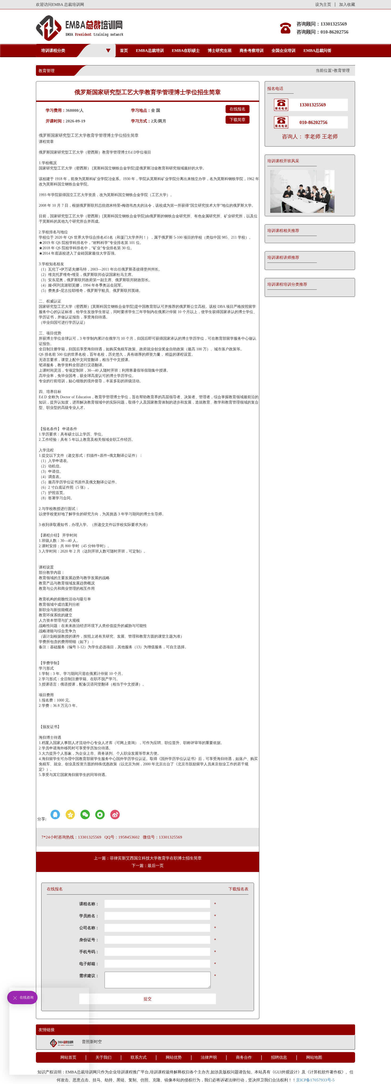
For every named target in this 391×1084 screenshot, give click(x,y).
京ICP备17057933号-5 (315, 1080)
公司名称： (89, 928)
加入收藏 (347, 4)
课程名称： (89, 904)
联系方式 (139, 1057)
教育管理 (342, 70)
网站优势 (174, 1057)
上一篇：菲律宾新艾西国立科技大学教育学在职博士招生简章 (148, 858)
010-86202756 (313, 122)
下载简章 (238, 120)
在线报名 (238, 109)
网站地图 (314, 1057)
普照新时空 (92, 1042)
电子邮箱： (89, 964)
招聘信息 (279, 1057)
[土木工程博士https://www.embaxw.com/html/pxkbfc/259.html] (310, 191)
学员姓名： (89, 916)
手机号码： (89, 952)
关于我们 (103, 1057)
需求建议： (89, 976)
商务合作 (244, 1057)
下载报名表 (238, 889)
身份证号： (89, 940)
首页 (124, 50)
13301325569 (313, 104)
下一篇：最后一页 (148, 865)
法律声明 (209, 1057)
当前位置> (325, 70)
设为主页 (323, 4)
